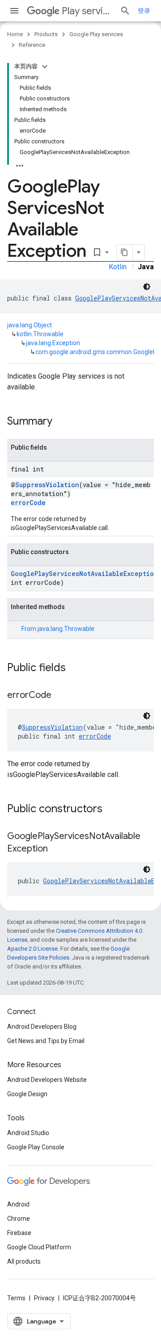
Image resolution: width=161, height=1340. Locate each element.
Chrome (18, 1218)
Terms (16, 1298)
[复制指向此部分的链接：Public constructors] (111, 809)
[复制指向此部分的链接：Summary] (61, 422)
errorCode (28, 502)
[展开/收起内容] (44, 66)
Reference (32, 45)
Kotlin (118, 267)
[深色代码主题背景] (147, 287)
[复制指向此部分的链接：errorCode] (60, 695)
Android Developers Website (47, 1079)
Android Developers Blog (41, 1026)
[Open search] (125, 10)
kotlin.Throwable (40, 334)
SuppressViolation (47, 484)
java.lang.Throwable (66, 628)
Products (46, 34)
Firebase (19, 1232)
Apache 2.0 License (32, 948)
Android (18, 1204)
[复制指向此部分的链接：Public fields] (75, 668)
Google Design (27, 1094)
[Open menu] (14, 10)
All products (24, 1261)
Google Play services (96, 34)
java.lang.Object (29, 325)
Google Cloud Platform (39, 1247)
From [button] (57, 628)
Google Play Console (35, 1147)
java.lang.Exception (53, 342)
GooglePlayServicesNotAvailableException (84, 573)
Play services (87, 11)
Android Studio (28, 1132)
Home (15, 34)
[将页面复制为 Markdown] (125, 252)
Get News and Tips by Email (46, 1040)
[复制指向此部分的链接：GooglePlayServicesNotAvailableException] (57, 849)
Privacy (44, 1298)
